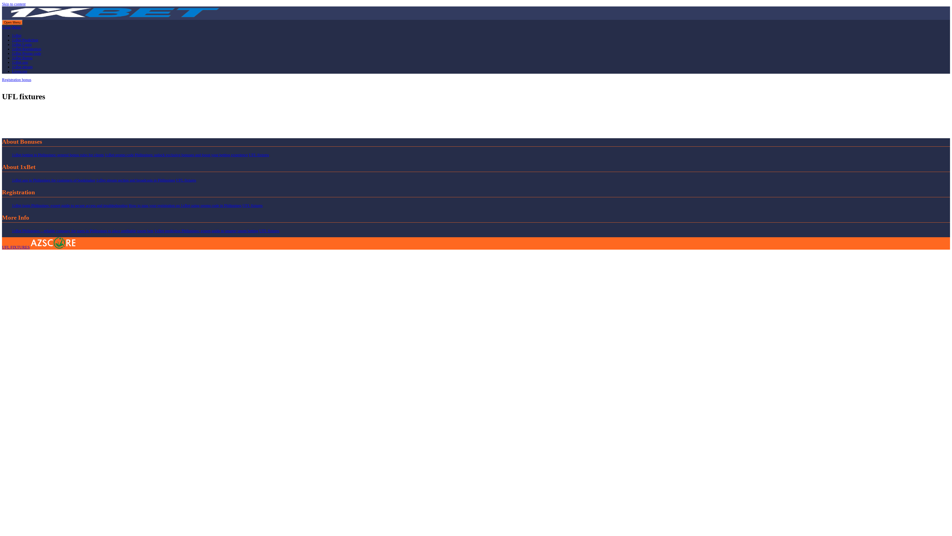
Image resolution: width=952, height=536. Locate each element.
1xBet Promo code (26, 53)
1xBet (16, 36)
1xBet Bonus (22, 58)
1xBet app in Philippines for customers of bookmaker (53, 180)
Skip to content (14, 4)
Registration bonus (16, 80)
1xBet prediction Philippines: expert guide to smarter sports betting (206, 231)
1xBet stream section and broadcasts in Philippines (135, 180)
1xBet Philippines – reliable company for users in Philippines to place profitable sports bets (82, 231)
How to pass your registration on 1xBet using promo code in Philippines (185, 205)
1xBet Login (22, 44)
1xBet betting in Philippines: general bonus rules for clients (58, 155)
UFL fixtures (259, 155)
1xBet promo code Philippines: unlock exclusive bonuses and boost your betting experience (176, 155)
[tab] (12, 22)
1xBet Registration (26, 49)
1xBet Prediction (25, 40)
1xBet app (20, 62)
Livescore (19, 71)
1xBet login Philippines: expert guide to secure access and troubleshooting (70, 205)
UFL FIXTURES (16, 247)
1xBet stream (22, 67)
